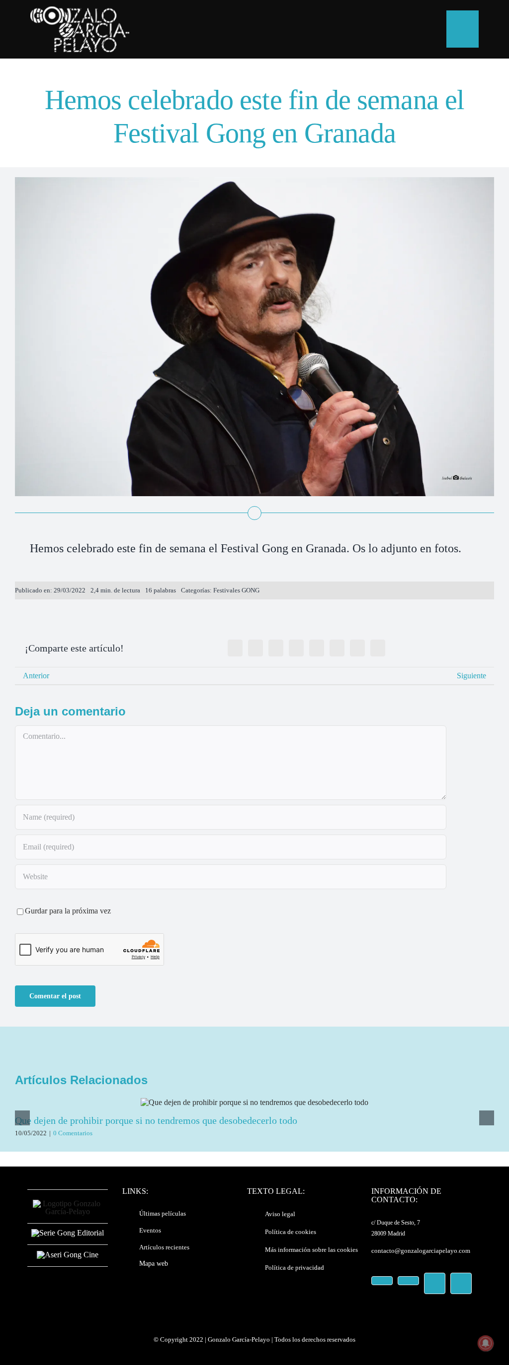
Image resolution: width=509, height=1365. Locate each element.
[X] (255, 648)
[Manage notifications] (486, 1343)
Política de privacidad (294, 1267)
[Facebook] (235, 648)
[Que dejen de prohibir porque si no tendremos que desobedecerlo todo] (254, 1102)
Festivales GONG (236, 590)
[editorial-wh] (67, 1233)
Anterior (36, 675)
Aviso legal (280, 1214)
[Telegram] (337, 648)
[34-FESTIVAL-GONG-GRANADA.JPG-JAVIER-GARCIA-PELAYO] (254, 181)
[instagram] (408, 1280)
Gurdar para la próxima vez (68, 911)
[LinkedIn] (296, 648)
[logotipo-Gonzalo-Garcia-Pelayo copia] (79, 10)
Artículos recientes (164, 1247)
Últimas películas (162, 1213)
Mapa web (153, 1263)
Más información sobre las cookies (311, 1249)
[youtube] (434, 1283)
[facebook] (382, 1280)
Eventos (150, 1230)
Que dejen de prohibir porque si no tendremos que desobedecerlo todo (156, 1120)
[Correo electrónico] (378, 648)
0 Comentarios (72, 1133)
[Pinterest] (357, 648)
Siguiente (471, 675)
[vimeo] (461, 1283)
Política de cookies (290, 1231)
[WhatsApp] (317, 648)
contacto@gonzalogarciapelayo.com (420, 1250)
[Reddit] (276, 648)
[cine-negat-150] (67, 1254)
